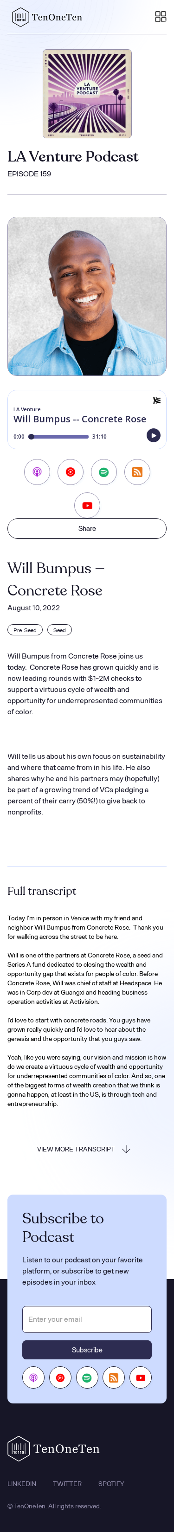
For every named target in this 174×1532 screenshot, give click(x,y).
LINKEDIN (21, 1483)
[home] (45, 17)
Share (87, 528)
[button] (161, 17)
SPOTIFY (111, 1483)
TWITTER (67, 1483)
